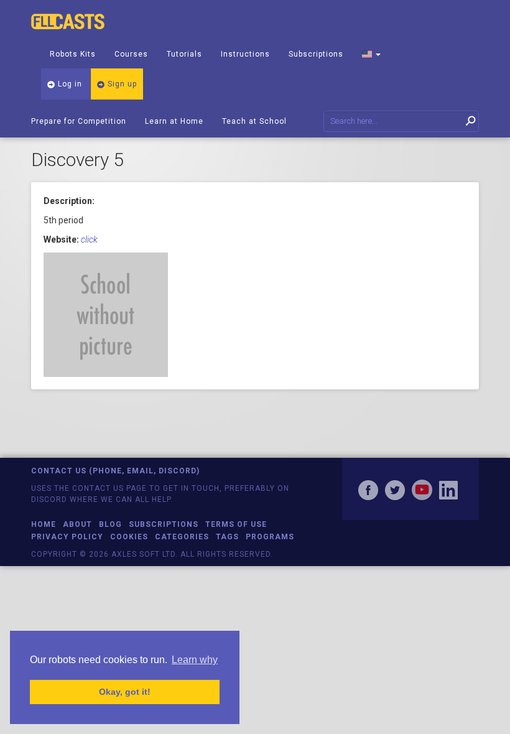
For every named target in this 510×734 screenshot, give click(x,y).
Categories (182, 536)
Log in (68, 84)
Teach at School (254, 121)
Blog (110, 524)
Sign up (121, 84)
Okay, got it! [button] (125, 692)
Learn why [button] (195, 659)
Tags (227, 536)
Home (43, 524)
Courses (131, 54)
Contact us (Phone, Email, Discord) (115, 471)
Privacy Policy (67, 536)
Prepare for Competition (78, 121)
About (77, 524)
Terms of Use (236, 524)
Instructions (245, 54)
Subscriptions (316, 54)
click (89, 239)
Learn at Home (174, 121)
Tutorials (184, 54)
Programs (270, 536)
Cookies (129, 536)
